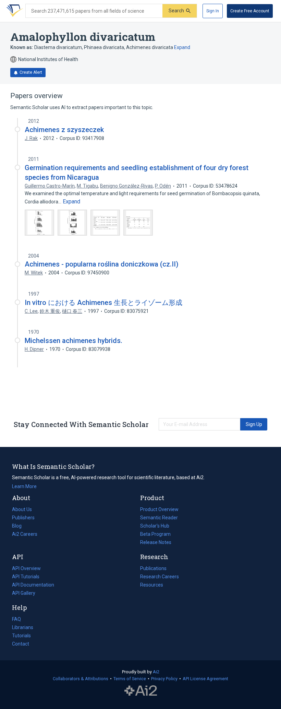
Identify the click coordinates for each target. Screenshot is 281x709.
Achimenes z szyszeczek (64, 130)
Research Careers (159, 577)
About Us (22, 509)
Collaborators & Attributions (80, 678)
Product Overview (159, 509)
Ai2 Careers (24, 534)
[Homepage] (13, 11)
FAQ (16, 619)
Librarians (22, 627)
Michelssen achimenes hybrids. (73, 340)
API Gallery (23, 593)
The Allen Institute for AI (140, 690)
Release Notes (155, 542)
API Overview (26, 568)
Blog (19, 526)
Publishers (23, 517)
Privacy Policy (164, 678)
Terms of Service (129, 678)
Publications (153, 569)
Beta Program (155, 534)
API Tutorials (25, 576)
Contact (20, 644)
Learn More (24, 486)
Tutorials (21, 635)
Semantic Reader (159, 517)
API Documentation (33, 585)
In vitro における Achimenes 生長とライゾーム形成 (103, 302)
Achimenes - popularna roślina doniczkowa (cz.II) (102, 264)
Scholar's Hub (154, 526)
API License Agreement (205, 678)
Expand (182, 47)
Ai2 (156, 671)
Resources (151, 585)
